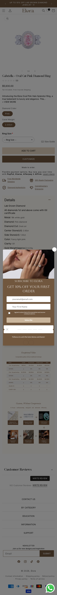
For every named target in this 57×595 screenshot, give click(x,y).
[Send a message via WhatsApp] (50, 588)
